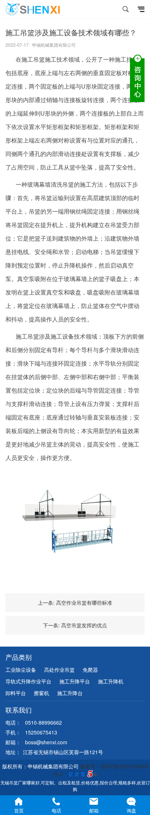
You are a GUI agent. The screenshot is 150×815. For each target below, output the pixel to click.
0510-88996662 (43, 722)
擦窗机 (41, 693)
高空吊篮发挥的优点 (84, 625)
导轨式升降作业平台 (28, 681)
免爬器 (90, 669)
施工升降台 (70, 693)
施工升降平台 (74, 681)
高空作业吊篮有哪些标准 (84, 602)
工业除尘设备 (20, 669)
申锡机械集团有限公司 (54, 45)
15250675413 (41, 732)
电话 (56, 810)
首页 (19, 810)
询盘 (131, 810)
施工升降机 (110, 681)
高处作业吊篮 (59, 669)
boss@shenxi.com (46, 742)
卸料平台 (15, 693)
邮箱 (94, 810)
